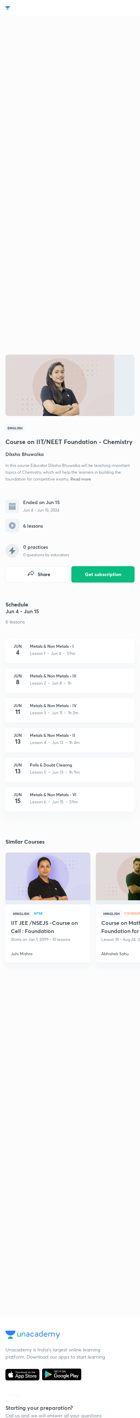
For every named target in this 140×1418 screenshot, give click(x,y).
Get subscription (103, 574)
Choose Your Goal (35, 8)
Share (44, 574)
